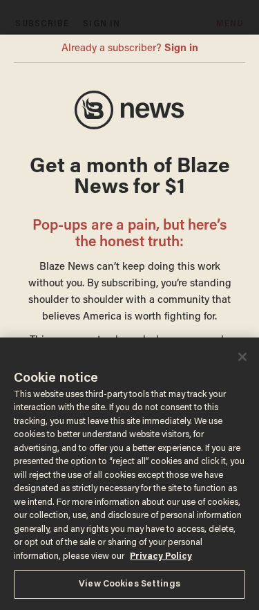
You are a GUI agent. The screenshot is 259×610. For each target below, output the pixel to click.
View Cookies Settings (129, 584)
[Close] (242, 357)
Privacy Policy (161, 556)
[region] (129, 474)
